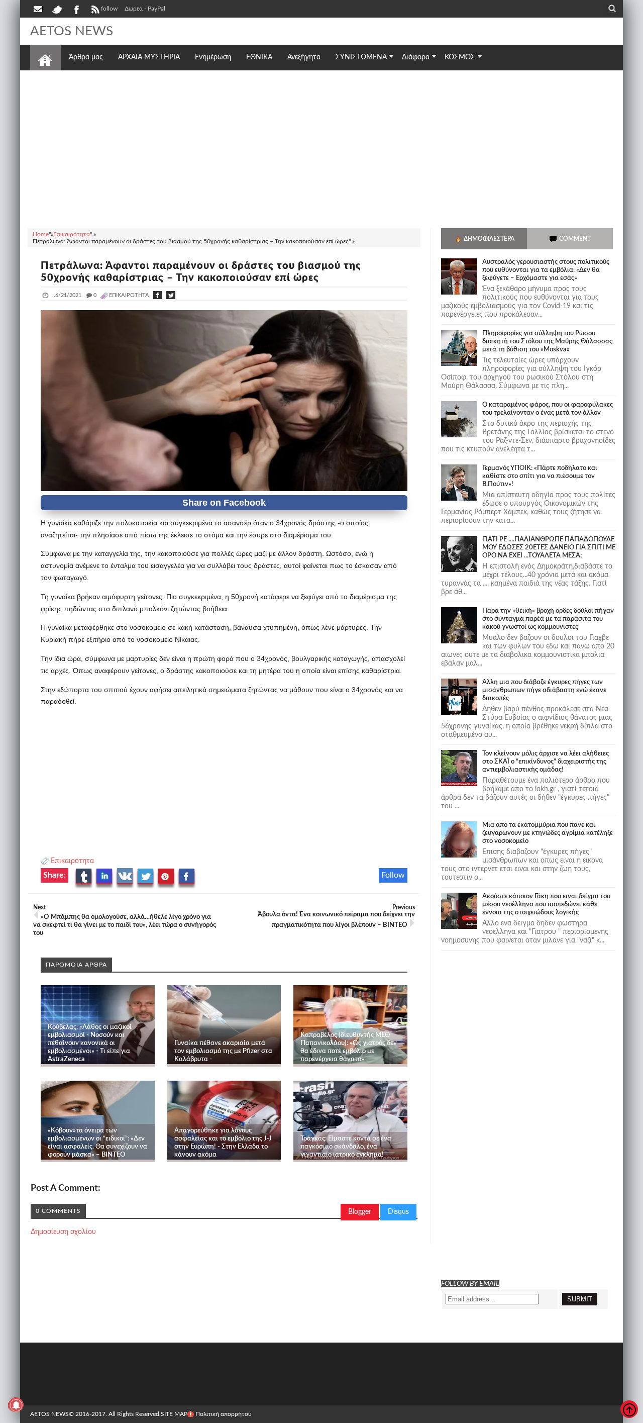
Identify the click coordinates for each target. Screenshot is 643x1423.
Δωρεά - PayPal (145, 9)
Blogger (359, 1211)
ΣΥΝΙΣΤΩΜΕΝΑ (361, 57)
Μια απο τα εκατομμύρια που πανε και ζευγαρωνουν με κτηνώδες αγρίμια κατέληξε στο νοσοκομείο (547, 833)
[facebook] (75, 8)
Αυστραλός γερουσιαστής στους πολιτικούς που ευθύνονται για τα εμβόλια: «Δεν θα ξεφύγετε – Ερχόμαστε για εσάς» (545, 270)
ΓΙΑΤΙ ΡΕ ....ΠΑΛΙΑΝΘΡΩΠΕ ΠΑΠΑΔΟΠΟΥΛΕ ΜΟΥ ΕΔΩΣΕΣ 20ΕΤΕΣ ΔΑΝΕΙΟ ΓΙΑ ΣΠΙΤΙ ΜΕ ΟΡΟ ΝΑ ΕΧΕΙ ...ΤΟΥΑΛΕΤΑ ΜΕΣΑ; (548, 547)
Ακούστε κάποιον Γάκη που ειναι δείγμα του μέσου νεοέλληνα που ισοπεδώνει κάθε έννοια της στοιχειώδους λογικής (546, 904)
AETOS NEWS (71, 31)
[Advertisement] (321, 147)
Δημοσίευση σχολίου (63, 1232)
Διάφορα (416, 57)
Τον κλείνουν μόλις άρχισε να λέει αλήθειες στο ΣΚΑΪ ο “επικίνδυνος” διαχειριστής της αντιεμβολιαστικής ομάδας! (545, 761)
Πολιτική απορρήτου (223, 1414)
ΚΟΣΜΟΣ (460, 57)
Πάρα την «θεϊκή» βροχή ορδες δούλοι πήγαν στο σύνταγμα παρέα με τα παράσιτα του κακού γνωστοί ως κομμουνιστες (548, 619)
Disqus (398, 1211)
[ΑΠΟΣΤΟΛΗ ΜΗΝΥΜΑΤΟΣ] (38, 8)
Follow (393, 875)
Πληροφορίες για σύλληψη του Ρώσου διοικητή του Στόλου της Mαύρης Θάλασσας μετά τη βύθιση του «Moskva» (547, 341)
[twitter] (56, 8)
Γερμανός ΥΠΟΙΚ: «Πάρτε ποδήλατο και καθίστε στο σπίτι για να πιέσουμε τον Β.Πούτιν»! (539, 476)
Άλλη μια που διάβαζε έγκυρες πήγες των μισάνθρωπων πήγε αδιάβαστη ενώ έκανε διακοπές (544, 690)
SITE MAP (174, 1414)
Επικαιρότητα (72, 861)
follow (109, 9)
